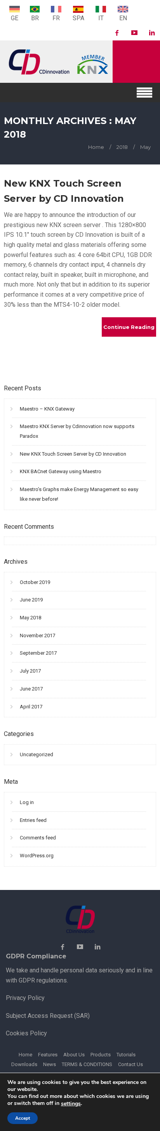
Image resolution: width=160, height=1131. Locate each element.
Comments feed (38, 838)
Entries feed (33, 820)
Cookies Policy (26, 1033)
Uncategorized (36, 754)
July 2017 (30, 671)
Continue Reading (129, 327)
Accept (22, 1118)
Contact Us (130, 1064)
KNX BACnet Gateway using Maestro (60, 471)
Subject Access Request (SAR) (48, 1015)
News (49, 1064)
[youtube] (134, 33)
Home (25, 1055)
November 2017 (37, 635)
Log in (27, 802)
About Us (74, 1055)
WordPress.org (37, 855)
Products (100, 1055)
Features (47, 1055)
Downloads (24, 1064)
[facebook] (117, 33)
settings (71, 1103)
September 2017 (38, 653)
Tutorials (126, 1055)
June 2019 (31, 600)
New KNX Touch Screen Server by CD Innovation (73, 454)
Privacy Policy (25, 998)
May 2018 (30, 618)
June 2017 (31, 689)
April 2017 (31, 707)
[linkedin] (152, 33)
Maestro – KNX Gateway (47, 409)
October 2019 (35, 582)
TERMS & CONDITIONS (87, 1064)
